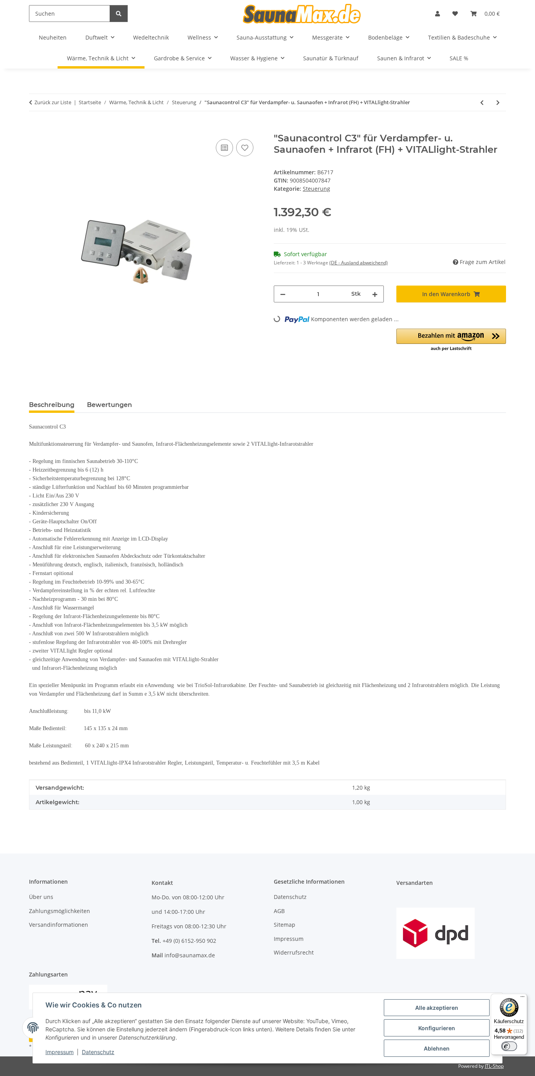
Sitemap (284, 924)
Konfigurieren (436, 1028)
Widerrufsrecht (294, 952)
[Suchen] (119, 13)
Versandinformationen (58, 924)
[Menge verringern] (282, 294)
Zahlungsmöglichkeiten (59, 911)
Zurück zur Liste (52, 102)
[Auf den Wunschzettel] (244, 147)
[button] (437, 13)
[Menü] (522, 998)
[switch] (509, 1046)
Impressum (59, 1052)
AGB (279, 911)
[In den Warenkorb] (35, 128)
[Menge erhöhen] (374, 294)
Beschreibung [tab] (51, 405)
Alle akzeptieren (436, 1007)
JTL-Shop (494, 1066)
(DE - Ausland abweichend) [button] (358, 262)
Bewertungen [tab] (109, 405)
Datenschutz (98, 1052)
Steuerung (316, 188)
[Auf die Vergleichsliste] (224, 147)
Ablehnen (437, 1048)
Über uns (41, 897)
